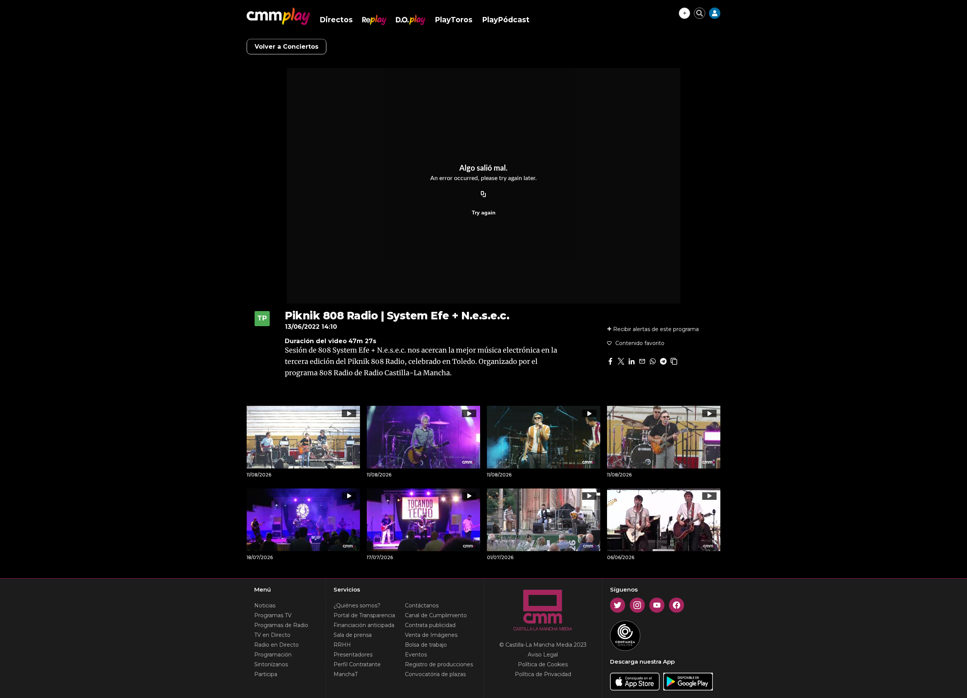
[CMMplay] (278, 16)
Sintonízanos (271, 664)
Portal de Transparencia (364, 615)
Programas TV (273, 615)
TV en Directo (272, 635)
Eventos (416, 654)
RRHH (342, 644)
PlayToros (454, 19)
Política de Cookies (543, 664)
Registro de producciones (439, 664)
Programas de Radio (281, 625)
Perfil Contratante (357, 664)
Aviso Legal (543, 654)
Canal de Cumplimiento (436, 615)
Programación (273, 654)
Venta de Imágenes (431, 635)
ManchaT (346, 674)
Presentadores (353, 654)
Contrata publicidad (430, 625)
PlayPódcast (506, 19)
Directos (336, 19)
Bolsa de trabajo (426, 644)
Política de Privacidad (543, 674)
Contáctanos (422, 605)
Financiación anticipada (364, 625)
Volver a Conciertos (286, 46)
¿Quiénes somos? (357, 605)
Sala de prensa (353, 635)
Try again (484, 213)
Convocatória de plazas (435, 674)
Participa (265, 674)
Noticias (264, 605)
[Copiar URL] (483, 194)
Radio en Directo (276, 644)
